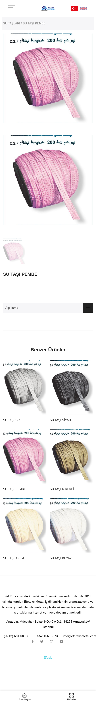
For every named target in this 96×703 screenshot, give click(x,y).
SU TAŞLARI (11, 23)
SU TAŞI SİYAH (60, 420)
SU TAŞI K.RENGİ (62, 489)
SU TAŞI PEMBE (14, 489)
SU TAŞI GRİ (12, 420)
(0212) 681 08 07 (16, 636)
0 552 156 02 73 (46, 636)
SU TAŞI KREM (13, 558)
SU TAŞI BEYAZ (61, 558)
